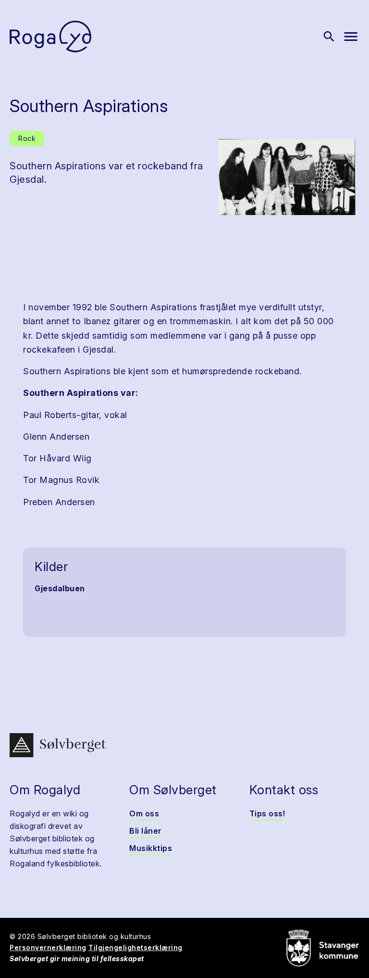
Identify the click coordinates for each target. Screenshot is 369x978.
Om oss (144, 813)
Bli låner (145, 831)
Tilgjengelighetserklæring (135, 947)
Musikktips (150, 848)
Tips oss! (267, 813)
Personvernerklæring (48, 947)
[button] (287, 177)
